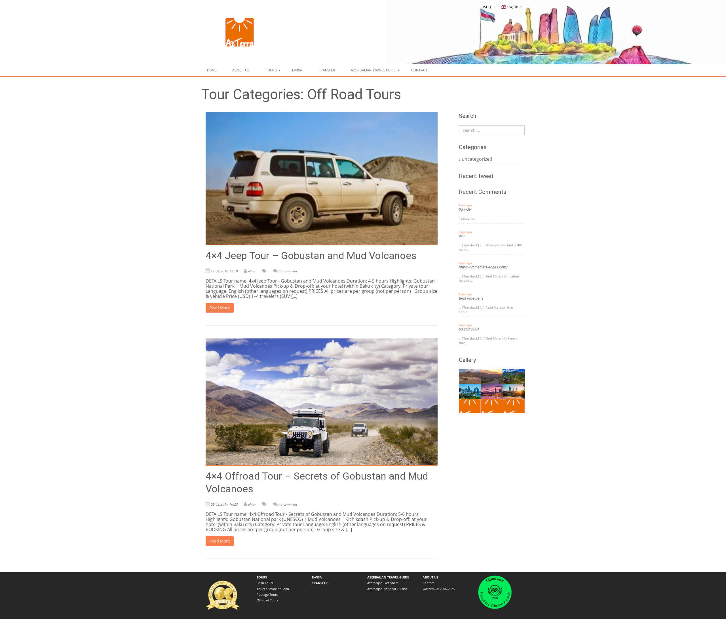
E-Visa (297, 70)
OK (431, 610)
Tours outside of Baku (273, 589)
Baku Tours (265, 583)
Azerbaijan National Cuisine (387, 589)
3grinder (465, 209)
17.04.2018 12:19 (224, 271)
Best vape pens (471, 298)
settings (365, 610)
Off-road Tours (267, 600)
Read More (219, 307)
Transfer (326, 70)
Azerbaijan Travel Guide (373, 70)
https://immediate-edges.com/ (483, 267)
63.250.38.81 (469, 329)
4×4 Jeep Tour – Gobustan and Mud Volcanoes (311, 256)
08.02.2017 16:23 (224, 504)
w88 (462, 236)
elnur (252, 271)
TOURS (271, 70)
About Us (240, 70)
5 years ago (465, 205)
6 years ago (465, 232)
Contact (419, 70)
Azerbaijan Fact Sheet (382, 583)
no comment (287, 271)
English (512, 7)
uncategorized (477, 159)
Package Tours (267, 594)
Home (212, 70)
